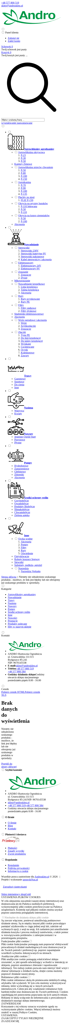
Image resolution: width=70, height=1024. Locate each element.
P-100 (24, 176)
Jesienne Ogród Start (25, 436)
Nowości (12, 618)
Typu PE (25, 335)
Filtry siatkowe (28, 308)
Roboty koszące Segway (27, 559)
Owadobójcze (21, 503)
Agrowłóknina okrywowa (31, 152)
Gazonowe (20, 378)
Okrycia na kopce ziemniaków (34, 215)
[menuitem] (35, 178)
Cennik (5, 689)
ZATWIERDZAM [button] (11, 1003)
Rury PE (25, 301)
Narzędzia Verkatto (31, 571)
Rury (20, 296)
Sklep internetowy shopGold (16, 894)
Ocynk (24, 349)
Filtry (21, 305)
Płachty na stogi (26, 197)
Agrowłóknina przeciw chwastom (35, 167)
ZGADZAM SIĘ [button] (10, 1021)
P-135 (24, 194)
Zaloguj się (13, 38)
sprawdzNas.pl (30, 879)
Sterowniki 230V (30, 250)
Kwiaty (18, 413)
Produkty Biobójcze (24, 506)
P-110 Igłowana (29, 206)
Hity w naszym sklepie (19, 626)
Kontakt (5, 635)
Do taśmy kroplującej (32, 341)
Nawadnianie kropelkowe (31, 284)
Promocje (13, 620)
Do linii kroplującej (31, 338)
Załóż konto (14, 41)
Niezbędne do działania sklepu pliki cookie (27, 917)
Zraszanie (23, 271)
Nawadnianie (14, 597)
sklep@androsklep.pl (12, 5)
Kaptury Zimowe (23, 164)
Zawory (25, 355)
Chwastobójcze (22, 512)
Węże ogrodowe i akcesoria (32, 320)
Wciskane (26, 343)
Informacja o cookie (18, 871)
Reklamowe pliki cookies (14, 977)
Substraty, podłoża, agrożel (28, 565)
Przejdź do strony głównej (9, 765)
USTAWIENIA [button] (9, 1015)
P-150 (24, 179)
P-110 (24, 212)
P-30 (23, 158)
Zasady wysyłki (16, 851)
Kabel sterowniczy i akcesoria (36, 259)
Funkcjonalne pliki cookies (15, 941)
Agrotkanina (24, 182)
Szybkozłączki (28, 326)
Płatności (12, 848)
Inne (16, 387)
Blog (10, 825)
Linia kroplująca (29, 286)
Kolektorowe (27, 352)
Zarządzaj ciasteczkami (15, 886)
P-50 (23, 161)
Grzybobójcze (21, 500)
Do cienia (19, 384)
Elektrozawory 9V (30, 268)
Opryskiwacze (21, 556)
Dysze (24, 277)
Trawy (11, 600)
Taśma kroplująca (30, 289)
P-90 (23, 188)
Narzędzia (23, 568)
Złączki (22, 332)
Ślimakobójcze (21, 509)
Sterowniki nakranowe (32, 256)
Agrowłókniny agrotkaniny (22, 594)
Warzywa (19, 410)
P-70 (23, 185)
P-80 (23, 173)
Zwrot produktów (17, 853)
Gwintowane (27, 346)
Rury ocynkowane (30, 299)
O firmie (12, 822)
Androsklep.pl (42, 876)
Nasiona (12, 603)
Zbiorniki (19, 474)
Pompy (24, 544)
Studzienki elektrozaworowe (29, 313)
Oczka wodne (25, 538)
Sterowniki (23, 247)
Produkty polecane (17, 623)
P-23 (23, 155)
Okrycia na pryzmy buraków (33, 203)
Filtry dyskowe (28, 311)
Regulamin (13, 865)
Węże (24, 323)
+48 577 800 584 (17, 671)
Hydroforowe (21, 465)
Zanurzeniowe (21, 468)
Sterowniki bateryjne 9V (33, 253)
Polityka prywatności (18, 868)
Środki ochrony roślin (19, 612)
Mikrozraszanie (22, 280)
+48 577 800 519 (10, 2)
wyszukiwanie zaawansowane (16, 123)
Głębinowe (20, 471)
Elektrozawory (25, 262)
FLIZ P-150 (27, 200)
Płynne (17, 442)
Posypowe (19, 439)
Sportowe (19, 381)
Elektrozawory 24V (31, 265)
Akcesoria (19, 224)
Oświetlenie (27, 553)
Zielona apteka (21, 515)
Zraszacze (26, 274)
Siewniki (18, 562)
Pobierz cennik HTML (13, 692)
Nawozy (12, 606)
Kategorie (6, 589)
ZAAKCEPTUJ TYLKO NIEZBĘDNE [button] (22, 1018)
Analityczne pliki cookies (14, 956)
